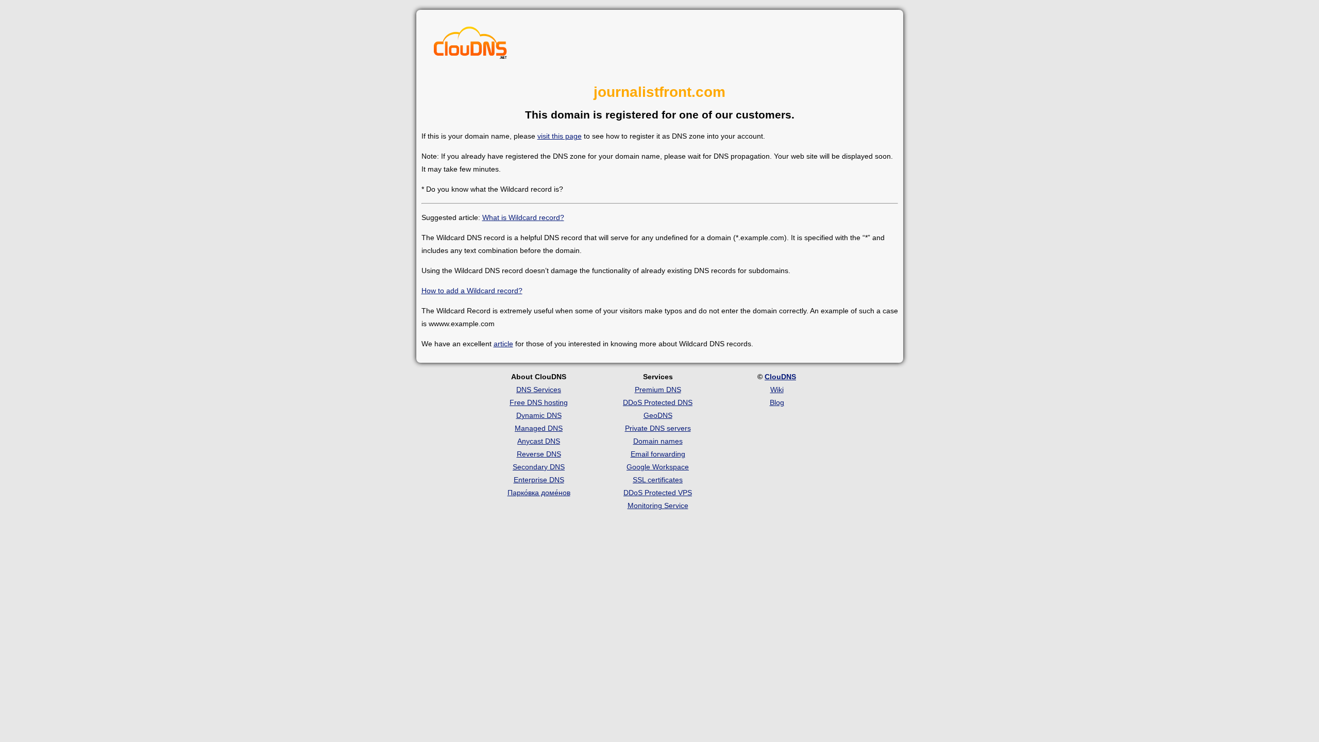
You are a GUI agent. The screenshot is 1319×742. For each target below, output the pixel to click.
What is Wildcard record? (523, 217)
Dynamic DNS (539, 415)
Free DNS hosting (539, 402)
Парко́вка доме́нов (539, 492)
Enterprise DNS (539, 480)
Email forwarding (658, 454)
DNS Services (538, 389)
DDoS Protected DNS (657, 402)
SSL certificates (658, 480)
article (503, 344)
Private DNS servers (658, 428)
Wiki (777, 389)
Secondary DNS (539, 467)
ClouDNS (780, 377)
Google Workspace (658, 467)
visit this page (559, 136)
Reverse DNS (539, 454)
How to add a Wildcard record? (471, 290)
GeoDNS (658, 415)
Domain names (658, 441)
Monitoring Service (658, 505)
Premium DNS (658, 389)
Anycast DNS (538, 441)
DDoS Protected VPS (657, 492)
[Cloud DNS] (470, 45)
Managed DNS (539, 428)
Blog (777, 402)
